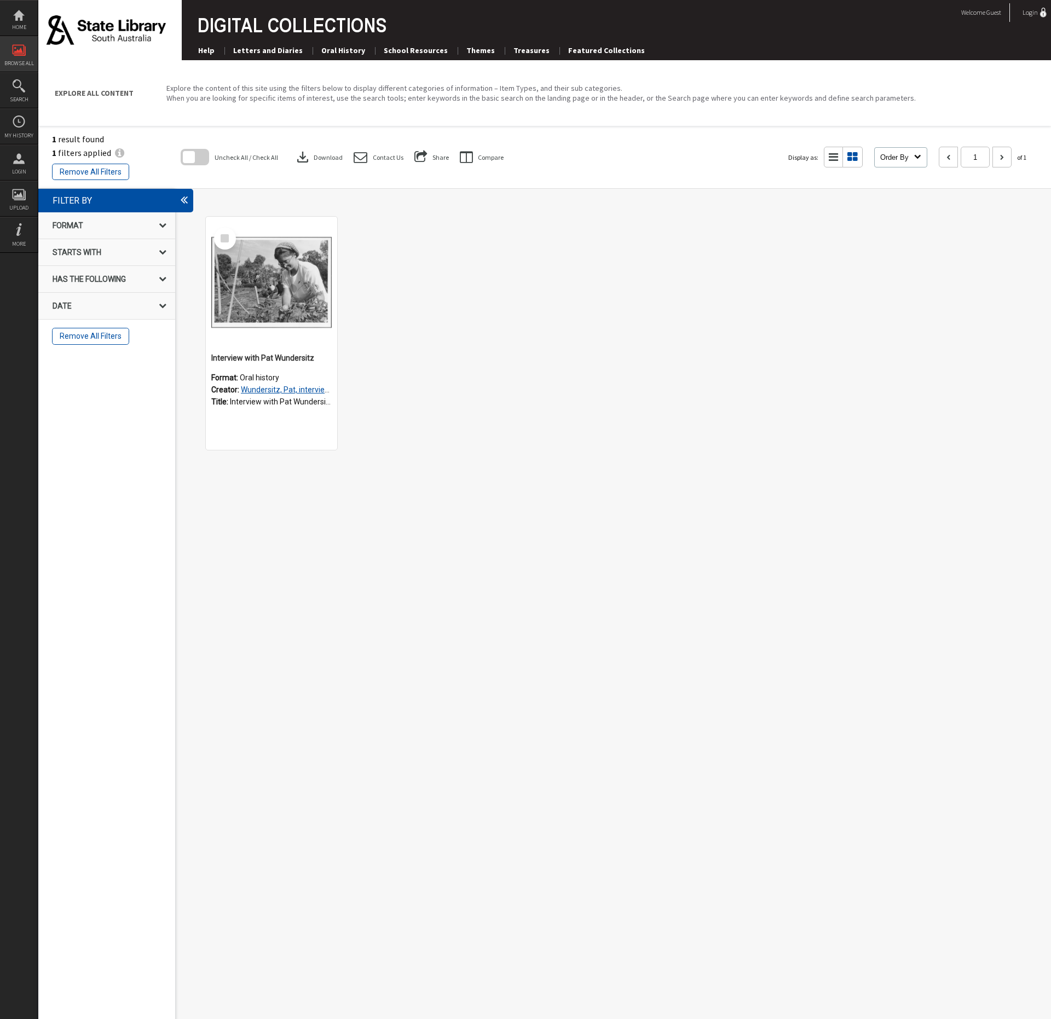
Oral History (343, 50)
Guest (993, 12)
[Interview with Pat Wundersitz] (271, 282)
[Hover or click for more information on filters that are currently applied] (119, 152)
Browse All (19, 63)
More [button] (19, 243)
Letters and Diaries (268, 50)
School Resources (416, 50)
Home (19, 27)
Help (206, 50)
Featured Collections (606, 50)
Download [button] (318, 157)
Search (19, 99)
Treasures (531, 50)
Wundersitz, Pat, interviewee (290, 389)
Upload (18, 207)
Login (19, 171)
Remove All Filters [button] (91, 171)
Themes (480, 50)
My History (18, 135)
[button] (378, 157)
